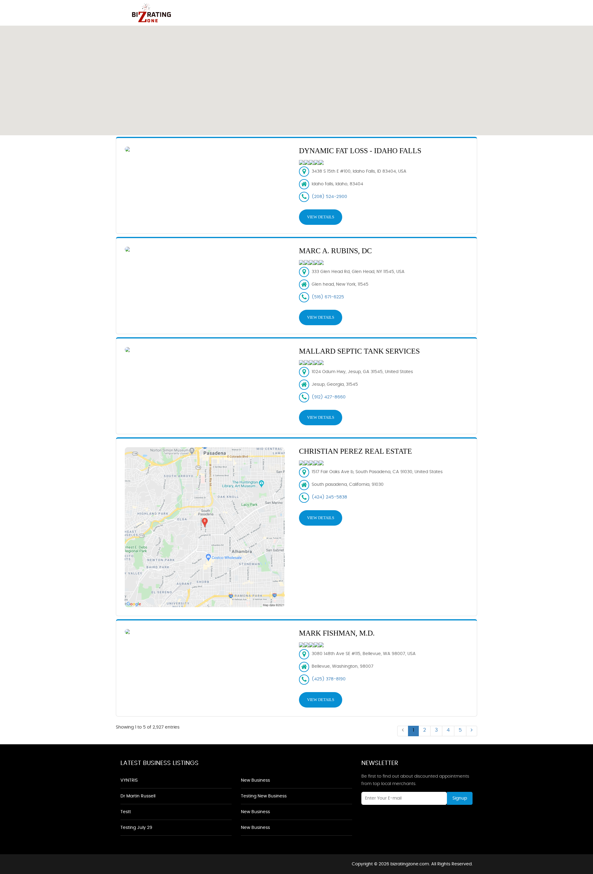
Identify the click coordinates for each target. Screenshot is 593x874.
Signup (459, 798)
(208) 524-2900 (329, 197)
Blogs (418, 11)
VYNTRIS (129, 780)
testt (125, 812)
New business (255, 780)
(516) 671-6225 (328, 297)
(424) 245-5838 (329, 497)
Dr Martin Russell (137, 796)
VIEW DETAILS (320, 217)
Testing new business (264, 796)
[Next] (471, 731)
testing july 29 (136, 828)
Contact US (452, 11)
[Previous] (402, 731)
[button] (296, 77)
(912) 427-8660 (329, 397)
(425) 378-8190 (329, 679)
